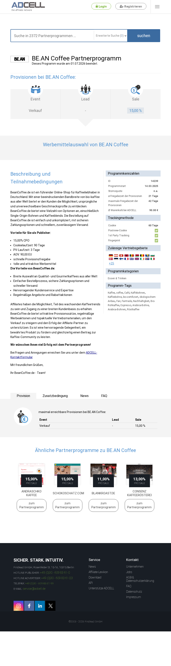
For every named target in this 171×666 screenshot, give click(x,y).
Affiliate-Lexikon (98, 572)
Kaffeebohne (115, 296)
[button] (143, 35)
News (92, 566)
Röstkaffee (133, 309)
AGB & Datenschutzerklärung (140, 579)
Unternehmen (135, 566)
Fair (118, 301)
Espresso (126, 305)
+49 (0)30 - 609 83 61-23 (57, 578)
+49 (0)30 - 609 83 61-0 (55, 572)
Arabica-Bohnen (117, 309)
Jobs (129, 572)
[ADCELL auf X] (50, 606)
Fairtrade (127, 301)
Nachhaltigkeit (141, 301)
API (91, 583)
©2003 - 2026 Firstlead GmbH (85, 621)
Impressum (133, 597)
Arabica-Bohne (140, 305)
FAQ (128, 586)
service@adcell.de (34, 588)
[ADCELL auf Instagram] (19, 606)
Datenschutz (134, 591)
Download (95, 577)
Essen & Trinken (117, 278)
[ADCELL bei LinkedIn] (40, 606)
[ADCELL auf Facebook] (29, 606)
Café (127, 292)
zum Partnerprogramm (31, 505)
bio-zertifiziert (130, 296)
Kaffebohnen (138, 292)
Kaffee (111, 292)
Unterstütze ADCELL (101, 588)
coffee (119, 292)
